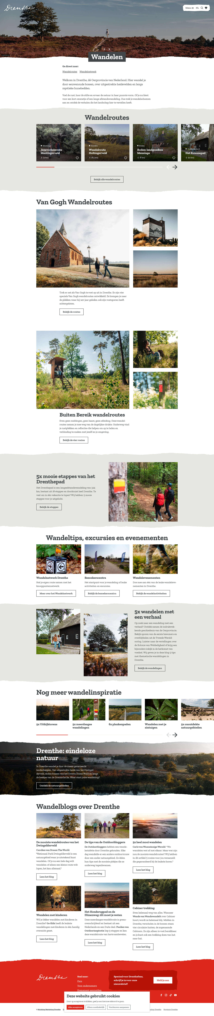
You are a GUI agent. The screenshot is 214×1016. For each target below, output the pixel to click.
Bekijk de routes (71, 311)
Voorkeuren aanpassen (119, 1007)
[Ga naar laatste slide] (104, 49)
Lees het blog (47, 876)
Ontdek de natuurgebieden (54, 785)
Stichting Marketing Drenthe (49, 1009)
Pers (79, 981)
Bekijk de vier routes (74, 440)
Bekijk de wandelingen (150, 668)
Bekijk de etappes (49, 507)
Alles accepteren (75, 1007)
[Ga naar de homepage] (19, 8)
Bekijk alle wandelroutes (107, 179)
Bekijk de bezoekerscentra (102, 593)
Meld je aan (163, 980)
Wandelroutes (69, 71)
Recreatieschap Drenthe (152, 1009)
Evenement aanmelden (89, 990)
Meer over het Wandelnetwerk (56, 593)
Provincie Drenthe (171, 1009)
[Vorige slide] (168, 167)
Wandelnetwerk (88, 71)
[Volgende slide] (109, 49)
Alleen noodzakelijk (95, 1007)
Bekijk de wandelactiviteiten (151, 593)
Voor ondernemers (87, 985)
